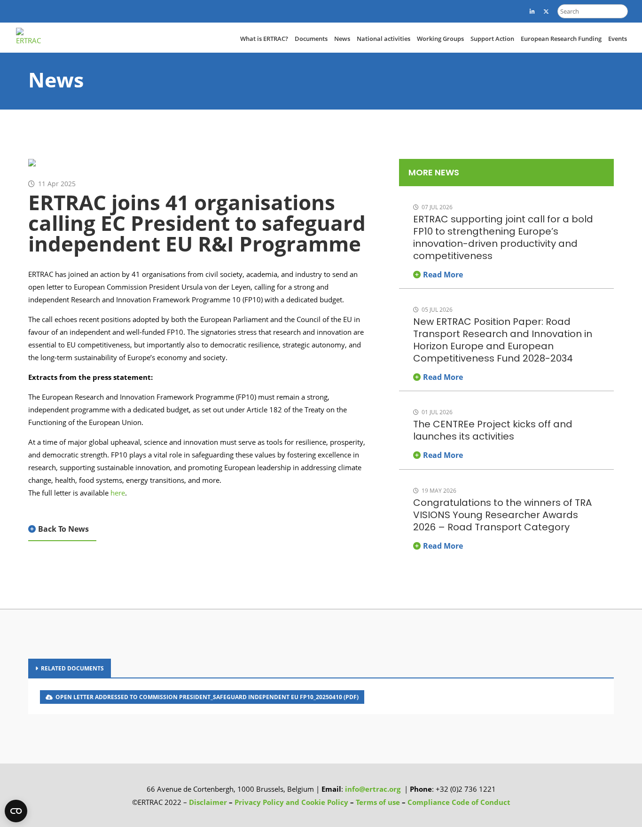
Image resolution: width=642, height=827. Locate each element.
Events (617, 38)
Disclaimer (208, 802)
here (117, 492)
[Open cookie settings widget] (16, 811)
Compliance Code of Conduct (458, 802)
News (342, 38)
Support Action (492, 38)
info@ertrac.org (372, 789)
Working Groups (440, 38)
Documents (311, 38)
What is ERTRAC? (264, 38)
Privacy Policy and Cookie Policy (291, 802)
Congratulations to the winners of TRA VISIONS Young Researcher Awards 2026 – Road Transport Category (502, 515)
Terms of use (379, 802)
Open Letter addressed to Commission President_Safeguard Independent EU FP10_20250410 (207, 697)
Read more (443, 274)
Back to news (63, 529)
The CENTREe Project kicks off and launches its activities (492, 430)
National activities (383, 38)
